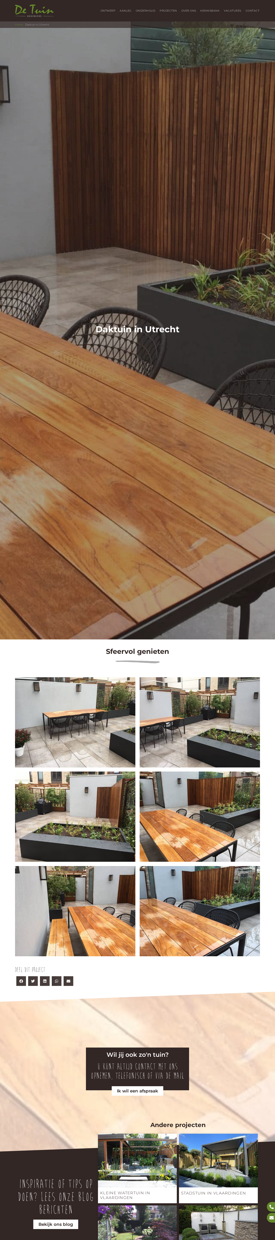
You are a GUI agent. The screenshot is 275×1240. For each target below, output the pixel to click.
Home (19, 24)
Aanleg (125, 10)
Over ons (188, 10)
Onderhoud (145, 10)
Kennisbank (210, 10)
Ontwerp (108, 10)
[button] (21, 981)
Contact (252, 10)
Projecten (168, 10)
